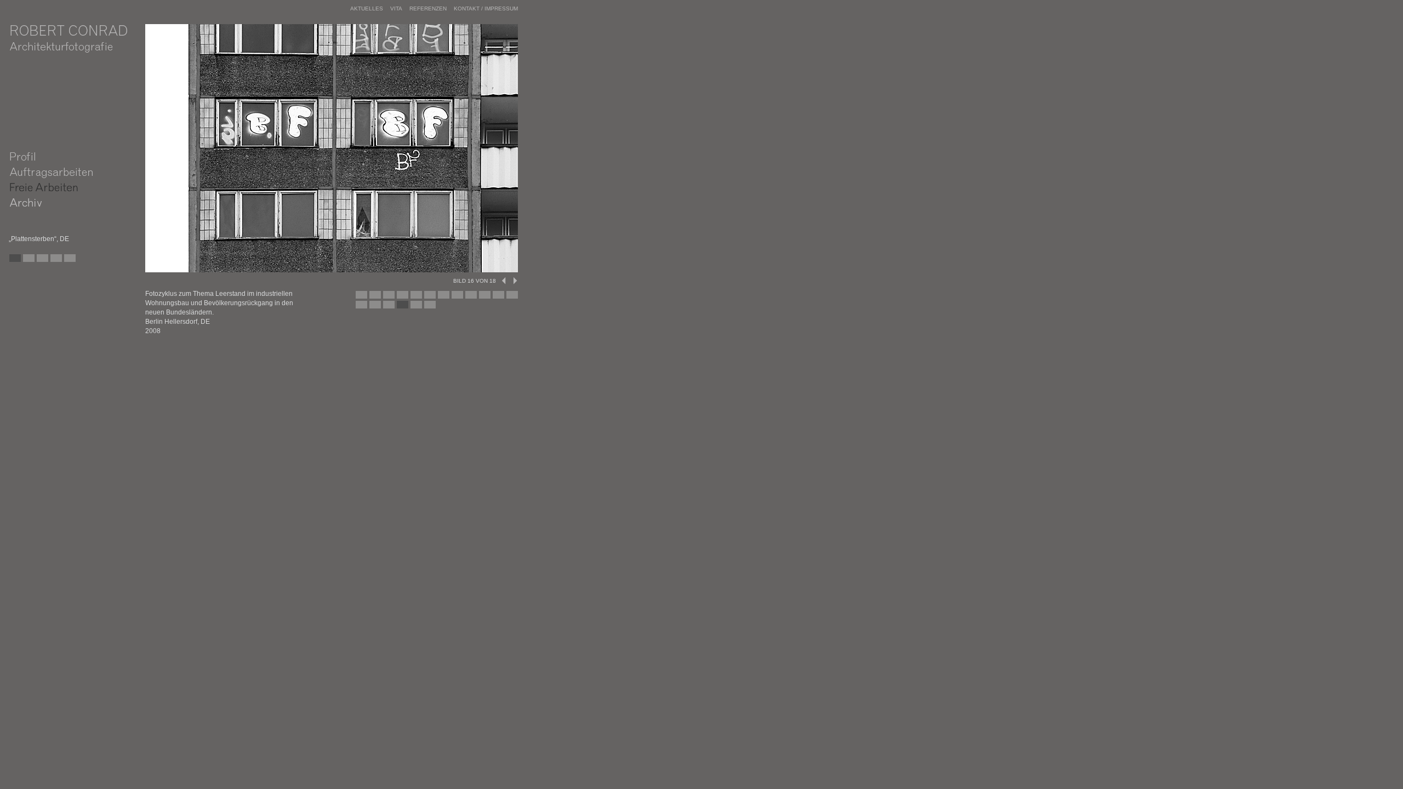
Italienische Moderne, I (82, 260)
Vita (396, 8)
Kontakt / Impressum (486, 8)
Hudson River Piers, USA (68, 260)
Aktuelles (366, 8)
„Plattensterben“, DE (27, 260)
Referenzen (428, 8)
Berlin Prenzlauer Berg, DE (54, 260)
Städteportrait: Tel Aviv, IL (40, 260)
